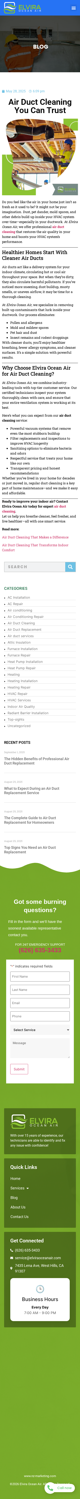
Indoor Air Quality (21, 706)
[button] (73, 7)
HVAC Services (19, 700)
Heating (14, 674)
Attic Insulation (19, 642)
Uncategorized (19, 726)
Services (17, 1188)
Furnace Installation (23, 649)
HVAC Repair (17, 694)
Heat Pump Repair (22, 668)
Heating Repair (19, 687)
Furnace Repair (19, 655)
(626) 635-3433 (40, 950)
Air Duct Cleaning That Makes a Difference (35, 537)
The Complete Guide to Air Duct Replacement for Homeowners (30, 820)
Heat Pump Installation (25, 662)
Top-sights (16, 719)
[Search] (70, 567)
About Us (17, 1207)
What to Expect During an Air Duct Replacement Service (31, 790)
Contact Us (19, 1216)
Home (15, 1178)
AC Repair (15, 604)
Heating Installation (23, 681)
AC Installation (19, 597)
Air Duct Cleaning (21, 623)
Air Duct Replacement (24, 629)
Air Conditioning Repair (26, 617)
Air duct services (21, 636)
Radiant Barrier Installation (28, 713)
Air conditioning (20, 610)
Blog (14, 1197)
